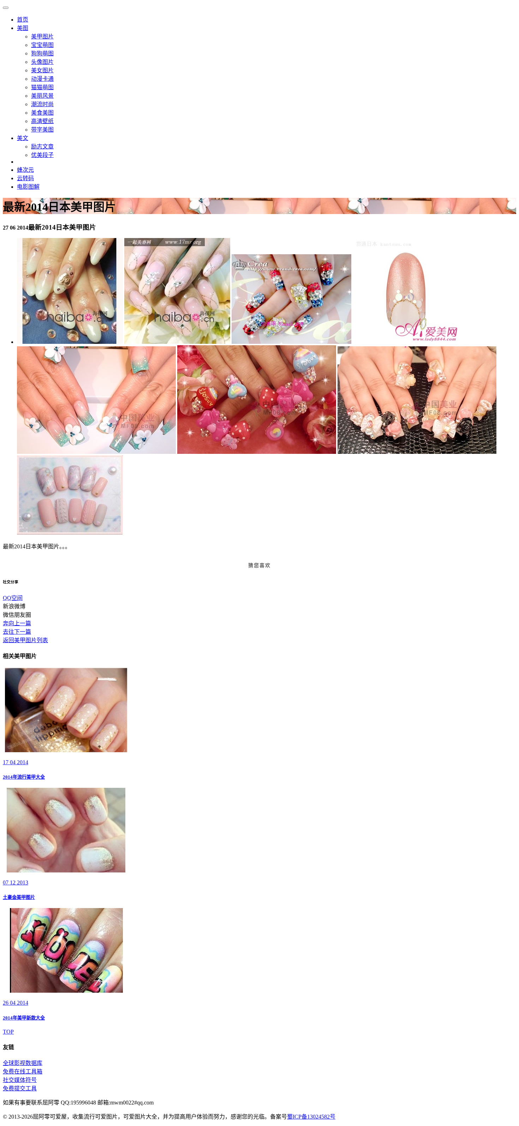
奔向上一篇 (17, 623)
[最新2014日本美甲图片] (70, 342)
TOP (8, 1032)
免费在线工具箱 (22, 1072)
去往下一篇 (17, 632)
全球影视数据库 (22, 1063)
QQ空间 (13, 598)
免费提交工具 (20, 1088)
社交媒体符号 (20, 1080)
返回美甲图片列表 (25, 640)
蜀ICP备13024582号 (311, 1117)
